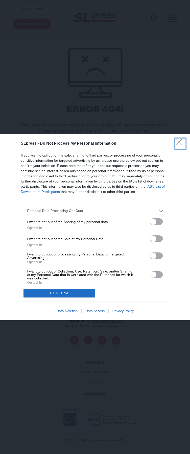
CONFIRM (59, 293)
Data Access (95, 311)
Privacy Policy (123, 311)
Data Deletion (67, 311)
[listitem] (95, 210)
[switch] (156, 221)
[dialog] (95, 227)
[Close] (180, 143)
